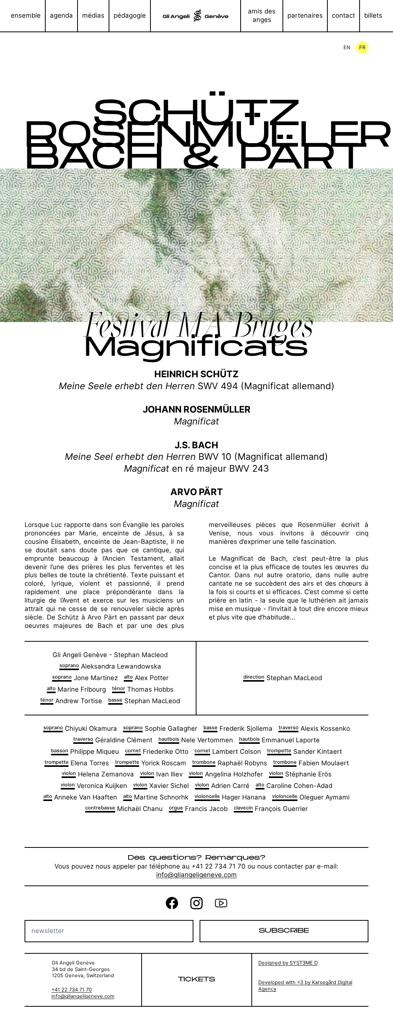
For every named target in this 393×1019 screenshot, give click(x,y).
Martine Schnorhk (155, 797)
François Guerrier (271, 809)
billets (373, 15)
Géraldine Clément (112, 740)
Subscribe (284, 931)
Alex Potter (146, 678)
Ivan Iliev (161, 774)
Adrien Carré (222, 785)
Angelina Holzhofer (226, 774)
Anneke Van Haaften (80, 797)
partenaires (305, 15)
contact (343, 15)
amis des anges (262, 15)
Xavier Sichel (161, 785)
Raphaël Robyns (229, 763)
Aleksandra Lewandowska (110, 666)
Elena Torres (77, 763)
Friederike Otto (156, 751)
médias (93, 15)
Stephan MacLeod (144, 701)
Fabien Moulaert (311, 763)
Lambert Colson (228, 751)
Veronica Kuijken (94, 785)
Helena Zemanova (98, 774)
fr (362, 47)
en (346, 47)
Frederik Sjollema (237, 728)
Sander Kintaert (304, 751)
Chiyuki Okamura (80, 728)
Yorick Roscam (150, 763)
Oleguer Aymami (311, 797)
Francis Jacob (198, 809)
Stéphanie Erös (300, 774)
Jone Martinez (85, 678)
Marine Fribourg (76, 689)
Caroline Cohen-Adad (294, 785)
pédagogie (130, 15)
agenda (61, 15)
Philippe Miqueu (85, 751)
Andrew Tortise (71, 701)
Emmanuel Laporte (279, 740)
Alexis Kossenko (314, 728)
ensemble (26, 15)
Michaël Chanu (124, 809)
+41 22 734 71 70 (71, 990)
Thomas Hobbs (142, 689)
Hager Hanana (230, 797)
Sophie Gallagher (160, 728)
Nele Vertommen (196, 740)
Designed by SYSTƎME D (288, 963)
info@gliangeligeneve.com (196, 875)
